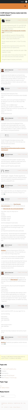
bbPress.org (10, 403)
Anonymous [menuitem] (26, 1)
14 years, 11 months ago (22, 20)
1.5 (0, 386)
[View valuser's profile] (3, 20)
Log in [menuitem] (22, 1)
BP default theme (4, 387)
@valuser (3, 250)
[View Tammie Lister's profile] (2, 245)
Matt (22, 403)
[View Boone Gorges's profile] (2, 70)
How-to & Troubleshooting (9, 369)
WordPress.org (4, 403)
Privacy (10, 407)
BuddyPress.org (2, 6)
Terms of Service (16, 407)
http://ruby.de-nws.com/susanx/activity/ (13, 208)
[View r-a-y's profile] (2, 135)
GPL (2, 407)
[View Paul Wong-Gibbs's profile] (2, 171)
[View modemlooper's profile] (2, 155)
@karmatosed (14, 279)
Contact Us (6, 407)
